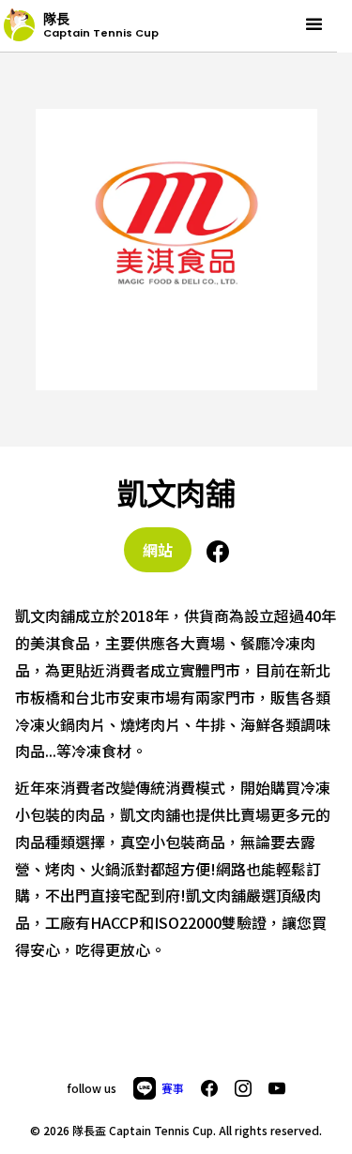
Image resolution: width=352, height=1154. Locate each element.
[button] (314, 25)
